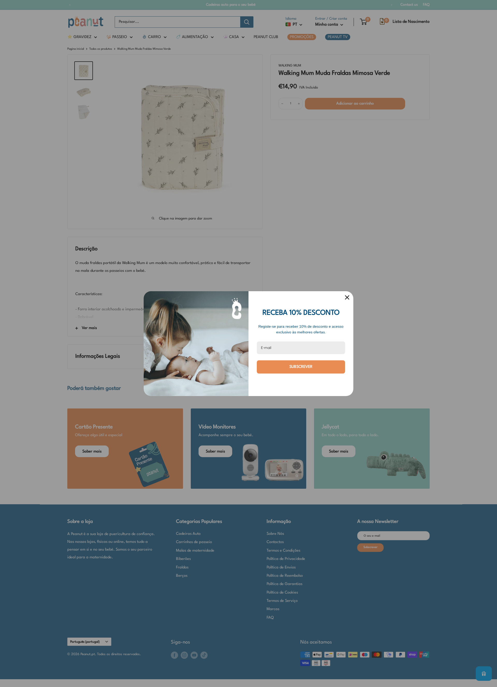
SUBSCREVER (300, 367)
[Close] (347, 297)
